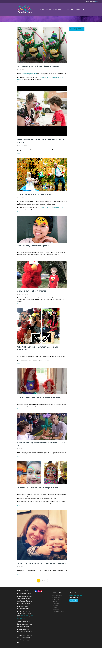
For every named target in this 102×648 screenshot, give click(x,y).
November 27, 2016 (21, 197)
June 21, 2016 (20, 448)
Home (18, 18)
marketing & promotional (58, 611)
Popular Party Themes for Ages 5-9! (33, 245)
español (96, 1)
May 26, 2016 (20, 566)
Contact (78, 9)
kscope (25, 69)
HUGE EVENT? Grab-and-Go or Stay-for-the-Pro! (38, 487)
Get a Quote (75, 28)
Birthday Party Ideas (45, 9)
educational (55, 605)
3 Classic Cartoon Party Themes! (31, 291)
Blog (67, 9)
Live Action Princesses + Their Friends (34, 194)
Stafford (22, 18)
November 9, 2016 (21, 400)
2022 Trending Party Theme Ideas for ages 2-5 (38, 66)
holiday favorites (57, 599)
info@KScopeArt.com (75, 595)
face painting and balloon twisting (29, 73)
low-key (55, 601)
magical (55, 607)
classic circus (56, 609)
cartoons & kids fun (57, 595)
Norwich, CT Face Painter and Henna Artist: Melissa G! (42, 563)
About (72, 9)
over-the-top (56, 603)
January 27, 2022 (20, 69)
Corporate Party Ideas (58, 9)
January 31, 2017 (20, 145)
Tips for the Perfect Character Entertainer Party (39, 397)
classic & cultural (56, 597)
